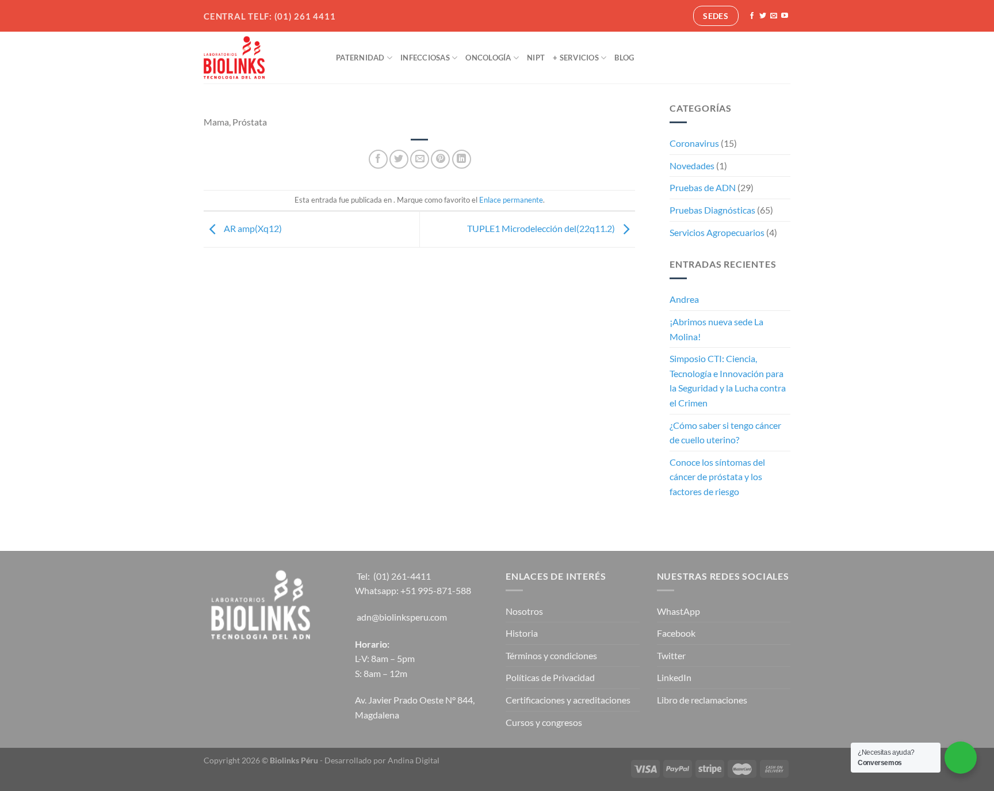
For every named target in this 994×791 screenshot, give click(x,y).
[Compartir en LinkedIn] (461, 159)
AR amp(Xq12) (252, 228)
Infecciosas (425, 57)
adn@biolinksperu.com (402, 616)
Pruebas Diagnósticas (712, 209)
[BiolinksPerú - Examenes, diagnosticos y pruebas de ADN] (261, 57)
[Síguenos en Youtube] (784, 16)
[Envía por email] (419, 159)
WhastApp (678, 611)
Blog (624, 57)
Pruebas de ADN (703, 187)
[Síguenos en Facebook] (751, 16)
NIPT (536, 57)
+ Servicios (576, 57)
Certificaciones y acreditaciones (568, 699)
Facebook (676, 633)
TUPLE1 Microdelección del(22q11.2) (542, 228)
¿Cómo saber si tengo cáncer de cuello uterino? (725, 433)
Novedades (692, 165)
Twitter (671, 655)
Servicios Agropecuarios (717, 232)
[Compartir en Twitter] (398, 159)
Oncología (488, 57)
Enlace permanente (511, 199)
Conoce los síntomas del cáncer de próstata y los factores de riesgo (717, 477)
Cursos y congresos (544, 722)
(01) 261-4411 (402, 576)
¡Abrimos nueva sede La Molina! (716, 329)
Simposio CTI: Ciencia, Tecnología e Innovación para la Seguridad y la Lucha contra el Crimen (728, 380)
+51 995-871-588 (435, 590)
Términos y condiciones (551, 655)
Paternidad (360, 57)
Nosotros (524, 611)
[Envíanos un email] (773, 16)
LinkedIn (674, 677)
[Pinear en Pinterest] (440, 159)
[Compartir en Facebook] (378, 159)
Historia (522, 633)
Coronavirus (694, 143)
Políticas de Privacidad (550, 677)
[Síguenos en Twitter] (762, 16)
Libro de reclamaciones (702, 699)
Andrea (684, 299)
